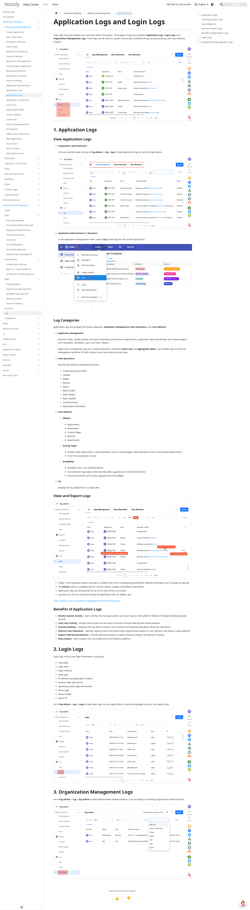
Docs (45, 4)
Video (55, 4)
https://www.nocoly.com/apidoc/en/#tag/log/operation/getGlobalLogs (87, 600)
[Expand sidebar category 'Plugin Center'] (39, 354)
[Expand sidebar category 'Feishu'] (39, 370)
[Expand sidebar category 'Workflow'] (39, 179)
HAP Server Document (178, 4)
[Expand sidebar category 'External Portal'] (39, 195)
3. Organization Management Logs (216, 42)
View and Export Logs (212, 28)
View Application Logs (212, 19)
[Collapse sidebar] (21, 907)
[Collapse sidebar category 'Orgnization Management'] (39, 205)
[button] (21, 22)
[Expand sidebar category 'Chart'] (39, 184)
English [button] (202, 4)
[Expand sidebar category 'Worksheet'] (39, 158)
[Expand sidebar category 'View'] (39, 168)
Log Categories (209, 24)
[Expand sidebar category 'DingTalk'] (39, 365)
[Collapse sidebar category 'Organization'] (39, 259)
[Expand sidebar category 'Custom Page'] (39, 189)
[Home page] (56, 13)
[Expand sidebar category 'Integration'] (39, 318)
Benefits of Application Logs (215, 33)
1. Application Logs (208, 15)
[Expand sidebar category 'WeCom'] (39, 360)
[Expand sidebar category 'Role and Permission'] (39, 174)
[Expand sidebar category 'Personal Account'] (39, 200)
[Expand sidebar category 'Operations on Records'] (39, 163)
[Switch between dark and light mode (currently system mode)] (212, 4)
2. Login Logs (205, 37)
